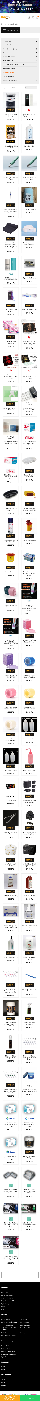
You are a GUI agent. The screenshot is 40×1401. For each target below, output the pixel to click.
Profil (29, 17)
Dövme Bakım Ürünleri (9, 68)
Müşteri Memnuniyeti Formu (9, 1301)
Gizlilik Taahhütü (5, 1345)
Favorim (33, 17)
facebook (4, 1382)
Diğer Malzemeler (8, 60)
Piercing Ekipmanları (8, 76)
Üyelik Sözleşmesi (6, 1304)
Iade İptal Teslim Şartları (8, 1351)
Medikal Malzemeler (8, 72)
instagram (4, 1385)
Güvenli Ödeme (5, 1348)
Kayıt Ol (3, 1369)
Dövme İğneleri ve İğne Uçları (11, 49)
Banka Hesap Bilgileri (7, 1295)
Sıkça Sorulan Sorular (7, 1298)
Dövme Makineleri (8, 53)
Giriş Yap (3, 1366)
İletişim (3, 1306)
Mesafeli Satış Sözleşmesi (8, 1354)
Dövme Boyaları (7, 41)
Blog (2, 1309)
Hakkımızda (4, 1292)
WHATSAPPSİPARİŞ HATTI (10, 1398)
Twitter (3, 1379)
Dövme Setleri (7, 45)
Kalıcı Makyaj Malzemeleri (10, 80)
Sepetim (37, 16)
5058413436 (31, 1398)
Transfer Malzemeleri (9, 56)
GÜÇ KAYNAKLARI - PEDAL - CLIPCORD (14, 64)
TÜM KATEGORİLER (12, 30)
